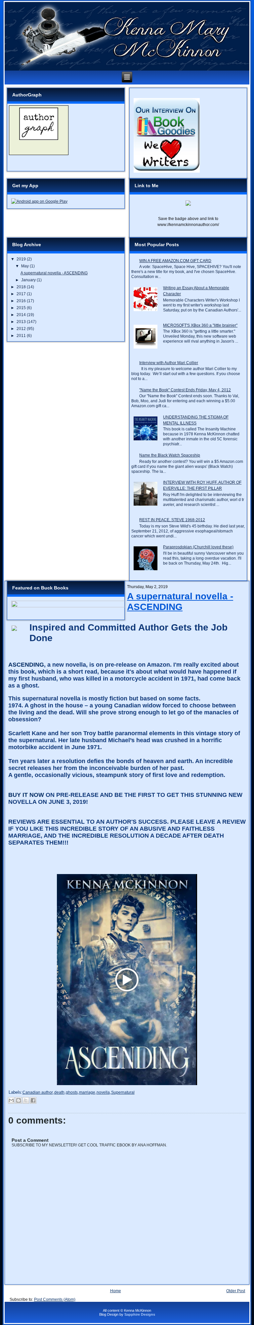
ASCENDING (26, 664)
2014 (22, 314)
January (29, 280)
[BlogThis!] (18, 1100)
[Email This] (11, 1100)
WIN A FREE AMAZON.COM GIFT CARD (175, 260)
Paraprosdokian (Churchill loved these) (198, 547)
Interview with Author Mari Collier (168, 362)
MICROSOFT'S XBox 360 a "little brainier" (200, 325)
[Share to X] (25, 1100)
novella (103, 1092)
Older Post (235, 1291)
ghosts (72, 1092)
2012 (22, 328)
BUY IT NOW (26, 795)
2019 (22, 259)
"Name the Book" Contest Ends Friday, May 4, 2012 (185, 390)
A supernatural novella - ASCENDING (54, 273)
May (25, 266)
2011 (22, 335)
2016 (22, 301)
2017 (22, 294)
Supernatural (123, 1092)
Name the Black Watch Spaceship (169, 455)
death (59, 1092)
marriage (87, 1092)
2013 (22, 321)
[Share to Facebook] (33, 1100)
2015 (22, 307)
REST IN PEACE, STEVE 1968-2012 (172, 520)
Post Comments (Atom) (54, 1299)
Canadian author (37, 1092)
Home (115, 1291)
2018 (22, 287)
